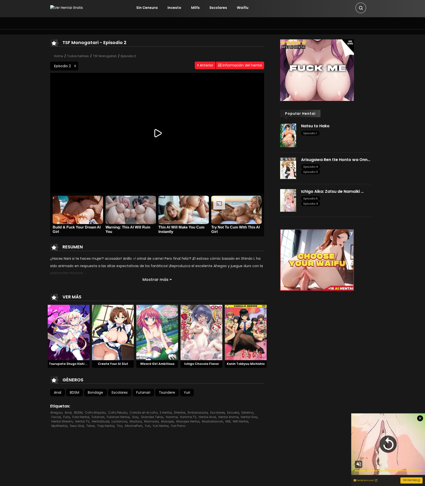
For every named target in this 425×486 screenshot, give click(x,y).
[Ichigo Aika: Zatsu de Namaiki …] (288, 200)
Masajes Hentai (187, 421)
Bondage (95, 392)
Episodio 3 (311, 172)
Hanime (172, 417)
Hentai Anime (228, 417)
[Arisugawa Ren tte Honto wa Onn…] (288, 167)
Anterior (206, 65)
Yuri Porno (178, 426)
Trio (119, 426)
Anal (57, 392)
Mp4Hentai (59, 426)
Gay (135, 417)
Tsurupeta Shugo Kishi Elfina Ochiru (77, 364)
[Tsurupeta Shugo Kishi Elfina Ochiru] (69, 332)
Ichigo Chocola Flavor (201, 364)
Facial (56, 417)
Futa (66, 417)
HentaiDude (100, 421)
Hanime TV (188, 417)
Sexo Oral (77, 426)
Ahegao (56, 412)
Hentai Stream (62, 421)
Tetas (90, 426)
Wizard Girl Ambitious (157, 364)
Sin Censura (147, 7)
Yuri (187, 392)
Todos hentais (78, 56)
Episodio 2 (128, 56)
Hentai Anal (207, 417)
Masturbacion (212, 421)
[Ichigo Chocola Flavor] (201, 332)
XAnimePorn (133, 426)
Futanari (143, 392)
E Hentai (166, 412)
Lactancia (119, 421)
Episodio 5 (311, 198)
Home (58, 56)
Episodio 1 (310, 133)
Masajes (167, 421)
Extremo (247, 412)
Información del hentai (242, 65)
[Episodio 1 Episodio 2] (64, 66)
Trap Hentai (105, 426)
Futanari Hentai (118, 417)
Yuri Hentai (160, 426)
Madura (136, 421)
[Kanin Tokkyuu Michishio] (246, 332)
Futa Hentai (80, 417)
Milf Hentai (240, 421)
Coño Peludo (117, 412)
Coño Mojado (95, 412)
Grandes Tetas (152, 417)
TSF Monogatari (105, 56)
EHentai (179, 412)
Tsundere (167, 392)
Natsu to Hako (315, 126)
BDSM (74, 392)
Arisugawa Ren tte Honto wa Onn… (335, 159)
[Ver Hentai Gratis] (66, 7)
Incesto (174, 7)
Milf (228, 421)
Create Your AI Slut (113, 364)
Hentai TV (82, 421)
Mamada (151, 421)
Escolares (218, 7)
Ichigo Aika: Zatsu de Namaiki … (332, 191)
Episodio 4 (311, 167)
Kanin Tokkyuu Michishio (246, 364)
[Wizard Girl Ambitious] (157, 332)
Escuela (233, 412)
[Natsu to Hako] (288, 135)
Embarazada (198, 412)
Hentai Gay (249, 417)
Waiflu (242, 7)
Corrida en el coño (143, 412)
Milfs (195, 7)
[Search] (360, 7)
